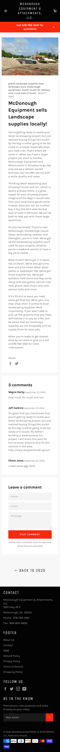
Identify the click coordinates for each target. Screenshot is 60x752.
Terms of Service (13, 666)
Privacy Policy (11, 661)
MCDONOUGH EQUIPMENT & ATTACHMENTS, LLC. (30, 11)
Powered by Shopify (17, 735)
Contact (8, 645)
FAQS (6, 650)
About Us (8, 639)
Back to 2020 (31, 570)
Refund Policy (11, 655)
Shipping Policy (13, 671)
